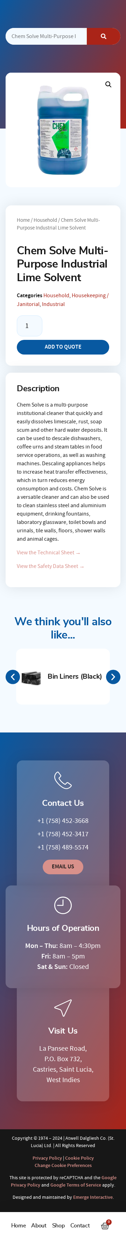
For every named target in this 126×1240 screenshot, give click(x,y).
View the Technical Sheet (49, 552)
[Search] (103, 36)
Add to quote (63, 347)
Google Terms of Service (75, 1185)
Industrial (53, 304)
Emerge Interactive (93, 1197)
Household (45, 220)
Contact (80, 1225)
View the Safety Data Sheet (51, 566)
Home (18, 1225)
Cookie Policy (79, 1158)
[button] (108, 84)
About (38, 1225)
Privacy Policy (47, 1158)
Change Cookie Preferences (63, 1165)
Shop (58, 1225)
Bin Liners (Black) (75, 676)
